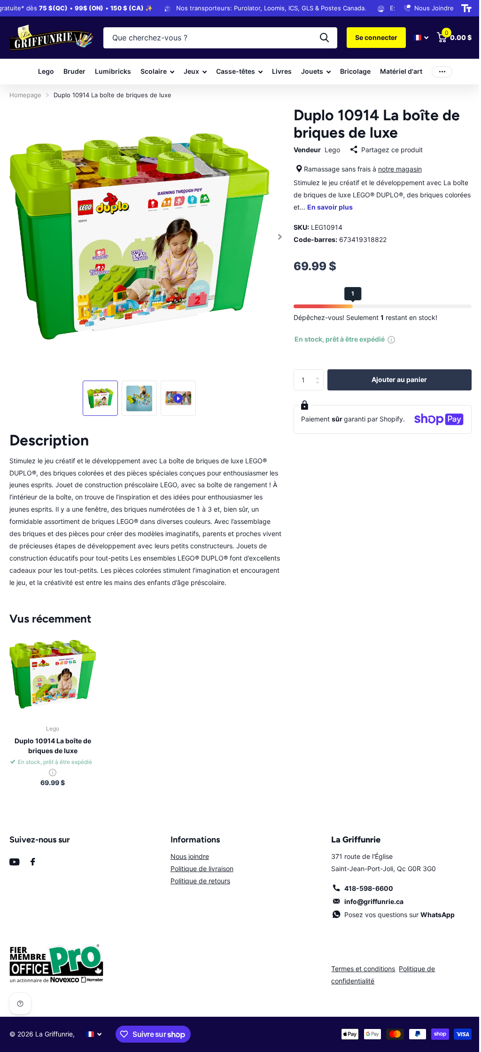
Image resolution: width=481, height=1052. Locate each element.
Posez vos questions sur (399, 915)
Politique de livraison (202, 869)
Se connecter (376, 37)
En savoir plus (330, 207)
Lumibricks (113, 71)
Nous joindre (190, 856)
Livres (282, 71)
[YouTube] (14, 861)
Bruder (74, 71)
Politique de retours (200, 881)
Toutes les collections (157, 72)
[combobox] (220, 37)
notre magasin (400, 169)
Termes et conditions (363, 969)
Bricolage (355, 71)
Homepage (25, 95)
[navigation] (100, 398)
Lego (46, 71)
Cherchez (324, 37)
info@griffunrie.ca (373, 901)
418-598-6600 (368, 888)
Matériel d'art (401, 71)
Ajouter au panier (399, 379)
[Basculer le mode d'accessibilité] (466, 8)
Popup (391, 339)
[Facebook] (33, 861)
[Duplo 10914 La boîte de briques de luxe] (52, 674)
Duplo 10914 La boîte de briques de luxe (53, 746)
